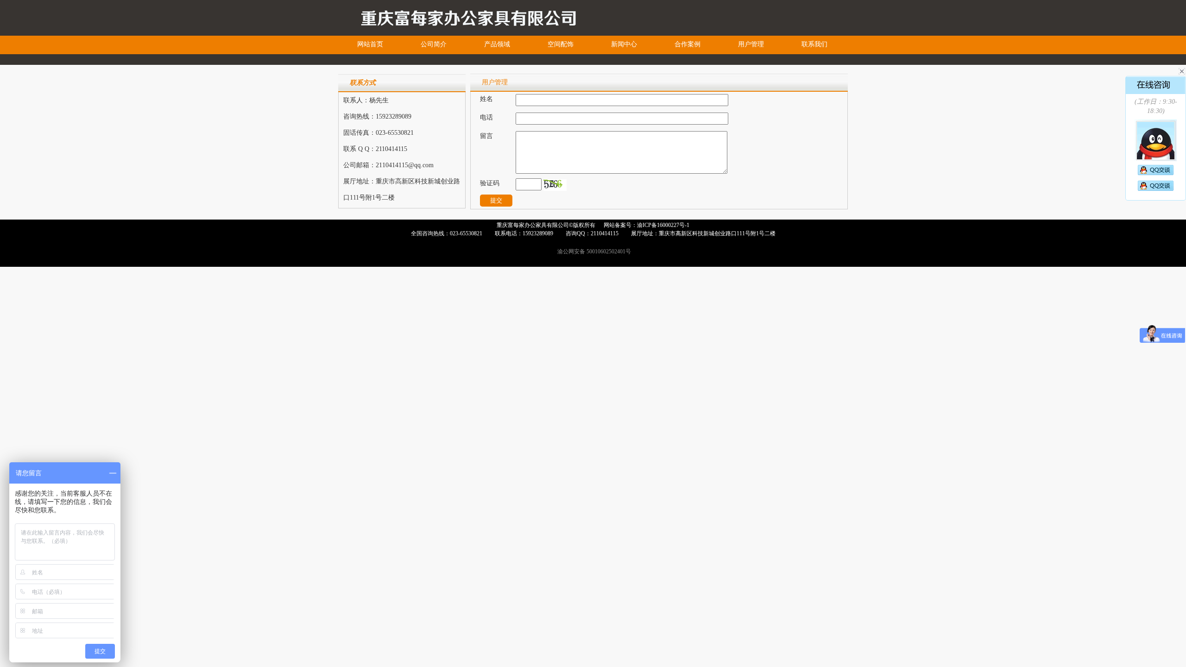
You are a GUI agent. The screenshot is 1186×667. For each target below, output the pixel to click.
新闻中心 (624, 44)
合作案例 (687, 44)
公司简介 (434, 44)
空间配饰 (561, 44)
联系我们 (814, 44)
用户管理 (751, 44)
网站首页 (370, 44)
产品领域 (497, 44)
